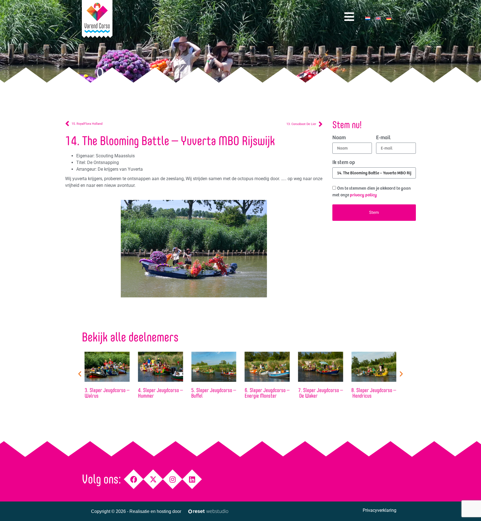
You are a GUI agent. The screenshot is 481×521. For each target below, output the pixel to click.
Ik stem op (343, 162)
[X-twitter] (153, 479)
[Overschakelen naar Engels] (378, 18)
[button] (79, 373)
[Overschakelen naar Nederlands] (367, 18)
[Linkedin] (192, 479)
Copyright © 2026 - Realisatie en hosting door (136, 511)
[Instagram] (173, 479)
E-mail (383, 138)
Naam (339, 138)
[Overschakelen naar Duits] (389, 18)
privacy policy (363, 195)
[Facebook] (134, 479)
